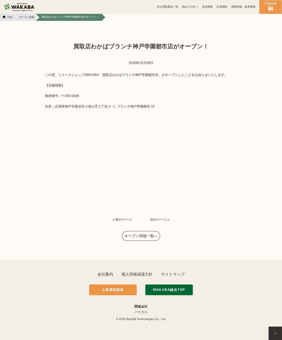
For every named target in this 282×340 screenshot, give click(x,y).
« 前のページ (122, 219)
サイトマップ (173, 274)
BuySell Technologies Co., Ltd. (146, 319)
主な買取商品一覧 (167, 6)
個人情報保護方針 (137, 274)
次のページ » (159, 219)
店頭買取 (207, 6)
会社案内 (105, 274)
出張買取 (222, 6)
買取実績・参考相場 (243, 6)
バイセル (141, 312)
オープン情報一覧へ (141, 236)
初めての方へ (190, 6)
